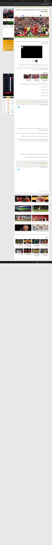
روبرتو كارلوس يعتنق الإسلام (8, 44)
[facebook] (5, 1)
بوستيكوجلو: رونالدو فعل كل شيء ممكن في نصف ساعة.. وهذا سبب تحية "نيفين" (44, 255)
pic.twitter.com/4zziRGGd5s (24, 101)
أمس (11, 97)
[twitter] (6, 1)
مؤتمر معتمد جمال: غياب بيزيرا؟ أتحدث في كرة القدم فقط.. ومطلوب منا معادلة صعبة (11, 20)
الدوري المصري (12, 98)
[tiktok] (12, 1)
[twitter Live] (7, 1)
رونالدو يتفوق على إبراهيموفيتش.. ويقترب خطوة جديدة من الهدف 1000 (36, 255)
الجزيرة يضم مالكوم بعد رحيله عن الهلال (19, 254)
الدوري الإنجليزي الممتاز (11, 110)
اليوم (8, 97)
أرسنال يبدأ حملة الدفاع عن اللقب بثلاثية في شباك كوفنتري (27, 254)
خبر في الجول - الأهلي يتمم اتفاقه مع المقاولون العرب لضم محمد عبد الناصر (8, 49)
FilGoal (46, 13)
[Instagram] (9, 1)
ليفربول (28, 61)
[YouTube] (10, 1)
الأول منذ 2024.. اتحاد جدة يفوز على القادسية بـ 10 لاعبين (19, 245)
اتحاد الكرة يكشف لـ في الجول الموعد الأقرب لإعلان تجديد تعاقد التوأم (9, 13)
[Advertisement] (42, 148)
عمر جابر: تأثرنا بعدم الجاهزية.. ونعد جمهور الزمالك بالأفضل (11, 26)
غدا (4, 97)
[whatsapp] (13, 1)
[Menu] (48, 1)
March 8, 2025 (46, 104)
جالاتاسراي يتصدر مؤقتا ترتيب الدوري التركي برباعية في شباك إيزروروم (44, 245)
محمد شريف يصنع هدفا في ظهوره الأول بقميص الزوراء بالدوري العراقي (36, 245)
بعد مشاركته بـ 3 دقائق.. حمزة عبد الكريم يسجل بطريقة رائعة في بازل (8, 41)
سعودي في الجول (44, 256)
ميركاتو (20, 255)
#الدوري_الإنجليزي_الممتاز (31, 101)
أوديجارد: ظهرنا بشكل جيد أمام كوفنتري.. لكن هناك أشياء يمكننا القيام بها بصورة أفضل (27, 245)
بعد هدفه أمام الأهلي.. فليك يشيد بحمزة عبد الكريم (8, 46)
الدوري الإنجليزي (27, 255)
